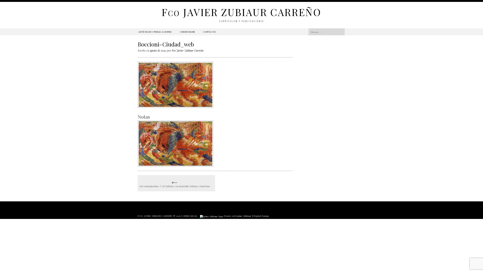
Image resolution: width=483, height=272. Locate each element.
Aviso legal (190, 216)
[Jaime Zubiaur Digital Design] (211, 216)
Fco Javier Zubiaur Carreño (188, 50)
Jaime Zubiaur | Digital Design (253, 216)
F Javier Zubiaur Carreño (241, 12)
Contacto (209, 31)
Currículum (187, 31)
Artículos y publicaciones (155, 31)
